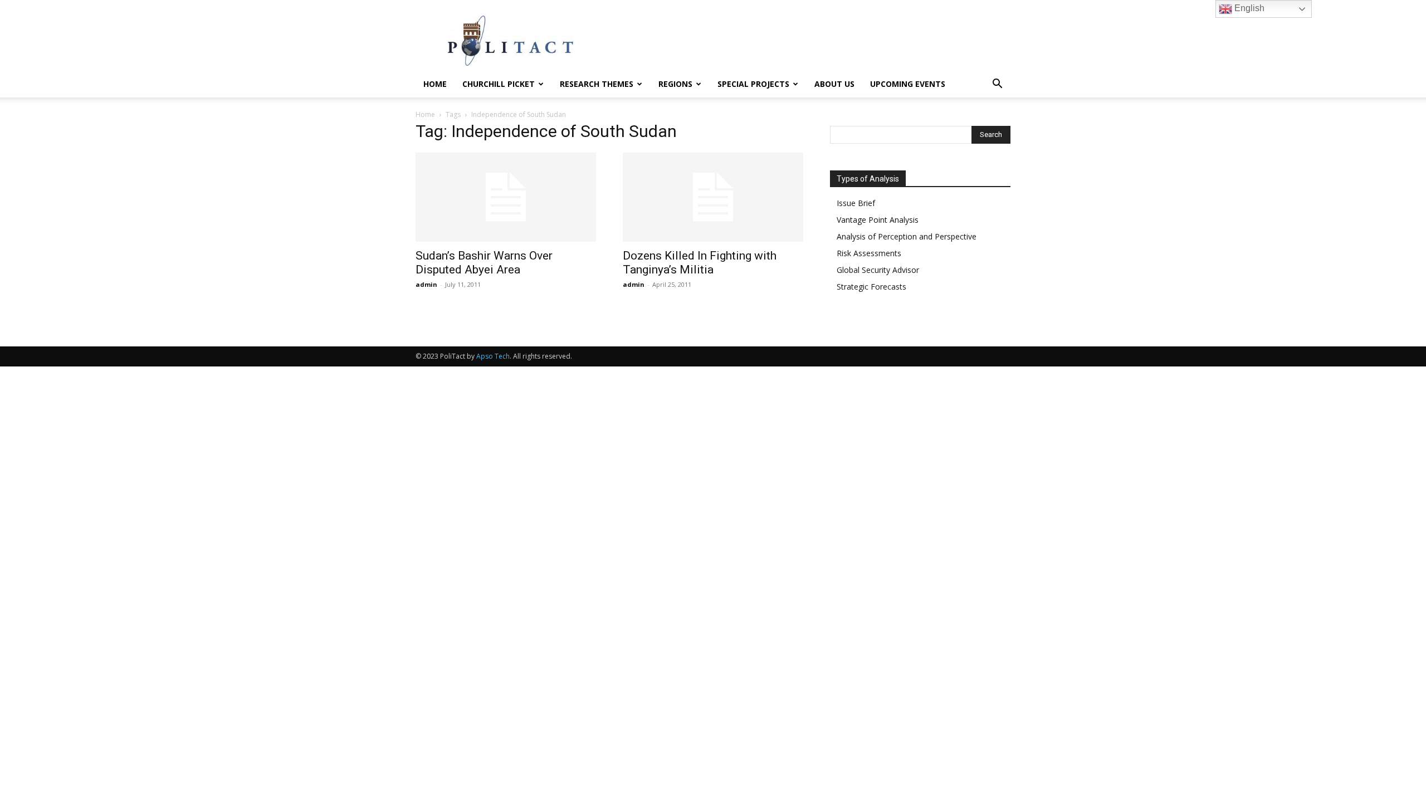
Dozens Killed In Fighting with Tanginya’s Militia (700, 262)
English (1248, 8)
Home (435, 84)
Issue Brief (856, 203)
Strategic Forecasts (871, 286)
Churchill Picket (498, 84)
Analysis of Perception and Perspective (906, 236)
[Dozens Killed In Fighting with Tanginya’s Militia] (713, 197)
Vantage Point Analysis (878, 219)
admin (426, 284)
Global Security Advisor (878, 270)
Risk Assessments (869, 253)
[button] (997, 85)
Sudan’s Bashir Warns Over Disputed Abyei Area (484, 262)
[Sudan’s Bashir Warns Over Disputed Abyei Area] (506, 197)
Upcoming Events (907, 84)
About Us (834, 84)
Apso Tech (493, 356)
